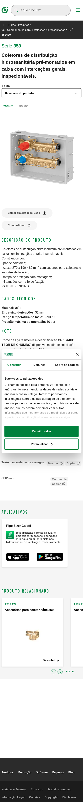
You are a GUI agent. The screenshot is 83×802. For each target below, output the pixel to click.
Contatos (37, 789)
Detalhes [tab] (39, 364)
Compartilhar (16, 225)
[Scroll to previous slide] (53, 671)
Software (42, 772)
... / (71, 29)
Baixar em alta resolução (24, 212)
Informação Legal (13, 797)
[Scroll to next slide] (60, 671)
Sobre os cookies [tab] (67, 364)
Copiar (71, 463)
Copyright (51, 797)
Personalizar (39, 444)
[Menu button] (78, 10)
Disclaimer (69, 797)
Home (12, 24)
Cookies (34, 797)
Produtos (23, 24)
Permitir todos (41, 431)
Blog (71, 772)
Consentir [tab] (14, 364)
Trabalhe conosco (59, 789)
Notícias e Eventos (14, 789)
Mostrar (53, 463)
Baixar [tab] (23, 106)
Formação (24, 772)
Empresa (58, 772)
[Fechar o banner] (77, 354)
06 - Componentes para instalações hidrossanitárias (33, 29)
